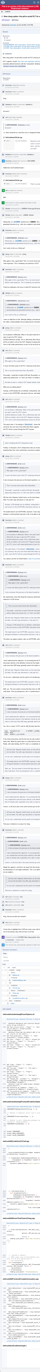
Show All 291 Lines (26, 1106)
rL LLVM (6, 80)
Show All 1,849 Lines (26, 1146)
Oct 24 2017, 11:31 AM (12, 780)
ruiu (21, 897)
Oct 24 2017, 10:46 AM (12, 458)
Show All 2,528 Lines (24, 1213)
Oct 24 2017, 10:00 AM (12, 217)
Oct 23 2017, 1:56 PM (11, 119)
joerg (7, 254)
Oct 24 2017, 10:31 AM (12, 401)
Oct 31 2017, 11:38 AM (12, 912)
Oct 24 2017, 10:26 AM (12, 353)
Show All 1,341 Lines (24, 1097)
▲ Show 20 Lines (12, 1097)
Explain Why (20, 940)
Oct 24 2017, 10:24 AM (12, 295)
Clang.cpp (15, 993)
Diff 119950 (31, 161)
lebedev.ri (8, 104)
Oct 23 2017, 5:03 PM (11, 211)
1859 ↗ (8, 141)
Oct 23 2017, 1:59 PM (11, 157)
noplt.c (13, 1003)
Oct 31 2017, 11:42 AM (12, 925)
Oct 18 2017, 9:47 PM (11, 87)
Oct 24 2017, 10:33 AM (12, 437)
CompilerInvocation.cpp (20, 998)
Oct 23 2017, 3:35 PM (11, 163)
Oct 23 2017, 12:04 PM (12, 107)
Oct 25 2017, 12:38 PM (12, 899)
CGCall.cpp (16, 988)
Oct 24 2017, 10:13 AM (12, 232)
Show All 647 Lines (26, 1284)
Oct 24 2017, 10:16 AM (12, 271)
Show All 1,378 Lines (26, 1019)
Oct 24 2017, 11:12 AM (12, 700)
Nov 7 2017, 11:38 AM (12, 942)
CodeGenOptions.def (19, 980)
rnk (7, 38)
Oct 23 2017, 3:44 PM (11, 193)
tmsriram (13, 25)
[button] (38, 2)
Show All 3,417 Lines (26, 1223)
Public (16, 20)
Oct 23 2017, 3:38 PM (11, 176)
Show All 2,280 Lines (24, 1341)
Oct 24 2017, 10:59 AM (12, 567)
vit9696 (25, 215)
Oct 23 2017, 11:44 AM (12, 94)
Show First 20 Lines (12, 1019)
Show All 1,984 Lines (24, 1274)
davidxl (8, 40)
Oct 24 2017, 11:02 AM (12, 647)
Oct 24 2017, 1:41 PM (11, 832)
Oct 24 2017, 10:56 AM (12, 522)
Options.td (15, 975)
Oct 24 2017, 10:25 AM (12, 330)
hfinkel (7, 208)
